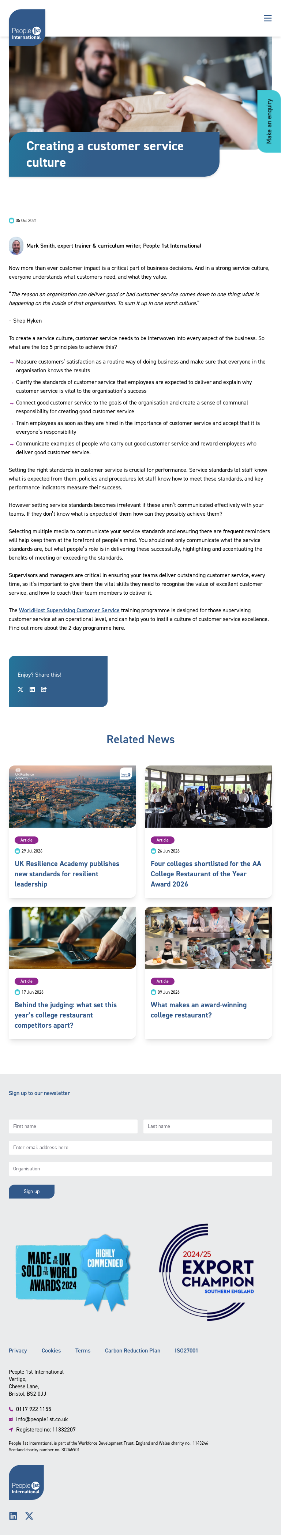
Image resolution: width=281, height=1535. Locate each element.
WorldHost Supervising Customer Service (69, 610)
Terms (82, 1350)
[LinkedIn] (13, 1516)
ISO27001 (186, 1350)
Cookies (51, 1350)
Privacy (18, 1350)
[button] (267, 18)
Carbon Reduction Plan (132, 1350)
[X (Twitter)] (29, 1516)
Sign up (32, 1191)
